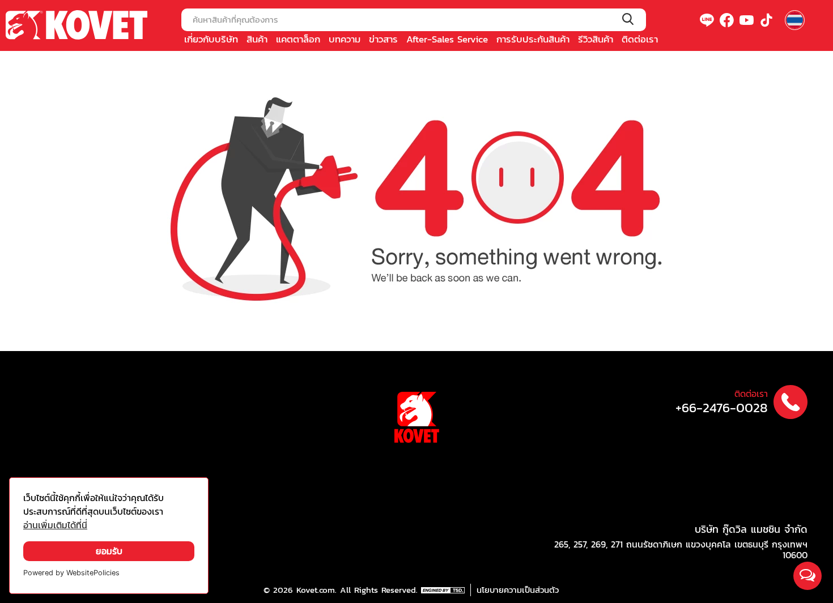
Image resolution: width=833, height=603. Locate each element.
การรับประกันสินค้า (533, 39)
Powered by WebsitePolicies (71, 572)
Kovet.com (314, 590)
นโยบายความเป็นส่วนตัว (518, 590)
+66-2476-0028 (721, 408)
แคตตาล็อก (298, 39)
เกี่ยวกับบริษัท (211, 39)
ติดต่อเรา (640, 39)
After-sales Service (447, 39)
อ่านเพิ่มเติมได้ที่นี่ (55, 525)
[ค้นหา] (627, 19)
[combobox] (413, 19)
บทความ (344, 39)
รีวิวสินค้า (595, 39)
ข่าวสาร (383, 39)
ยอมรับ (109, 551)
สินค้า (256, 39)
